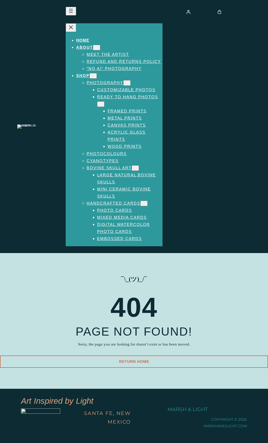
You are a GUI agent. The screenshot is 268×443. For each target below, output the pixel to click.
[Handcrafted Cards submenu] (144, 203)
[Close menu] (71, 27)
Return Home (134, 361)
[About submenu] (96, 47)
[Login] (188, 12)
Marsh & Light (188, 409)
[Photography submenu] (127, 83)
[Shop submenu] (93, 76)
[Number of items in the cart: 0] (219, 12)
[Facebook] (240, 409)
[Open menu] (71, 11)
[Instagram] (226, 409)
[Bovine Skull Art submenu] (135, 168)
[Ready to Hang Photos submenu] (100, 104)
